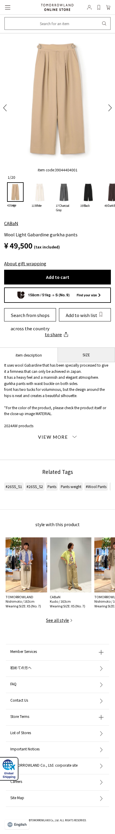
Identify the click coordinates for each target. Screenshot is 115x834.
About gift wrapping (25, 263)
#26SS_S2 (35, 486)
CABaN (11, 223)
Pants (51, 486)
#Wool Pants (96, 486)
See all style (57, 620)
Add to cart (57, 277)
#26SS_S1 (14, 486)
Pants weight (71, 486)
